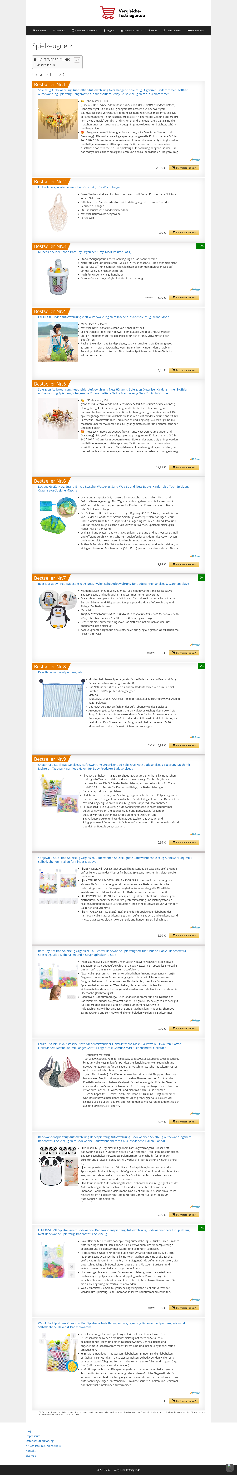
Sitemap (31, 1455)
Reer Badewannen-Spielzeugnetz (60, 672)
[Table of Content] (77, 59)
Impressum (33, 1436)
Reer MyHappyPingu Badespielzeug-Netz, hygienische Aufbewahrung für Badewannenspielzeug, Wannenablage (113, 584)
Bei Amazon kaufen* (186, 167)
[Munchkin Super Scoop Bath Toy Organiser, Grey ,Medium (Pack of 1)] (58, 277)
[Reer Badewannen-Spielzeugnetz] (62, 697)
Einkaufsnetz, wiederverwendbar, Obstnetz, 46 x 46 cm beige (79, 187)
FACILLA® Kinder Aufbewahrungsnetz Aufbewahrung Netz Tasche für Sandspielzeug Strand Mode (103, 317)
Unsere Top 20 (46, 65)
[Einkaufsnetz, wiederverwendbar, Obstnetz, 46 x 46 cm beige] (58, 212)
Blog (28, 1431)
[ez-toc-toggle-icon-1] (75, 60)
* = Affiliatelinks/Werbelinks (43, 1446)
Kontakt (30, 1450)
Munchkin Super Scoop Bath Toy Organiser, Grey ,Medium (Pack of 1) (84, 252)
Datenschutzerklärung (40, 1441)
